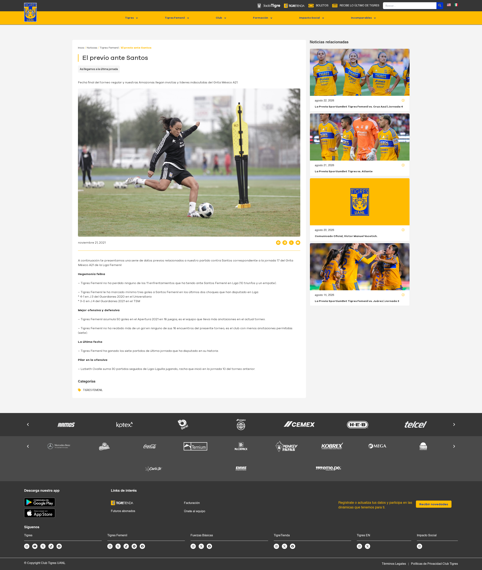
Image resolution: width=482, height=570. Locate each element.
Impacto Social (309, 18)
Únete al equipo (194, 511)
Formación (260, 18)
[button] (278, 242)
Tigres (129, 18)
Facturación (192, 503)
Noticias (92, 47)
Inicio (81, 47)
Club (219, 18)
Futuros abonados (123, 511)
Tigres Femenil (175, 18)
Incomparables (361, 18)
